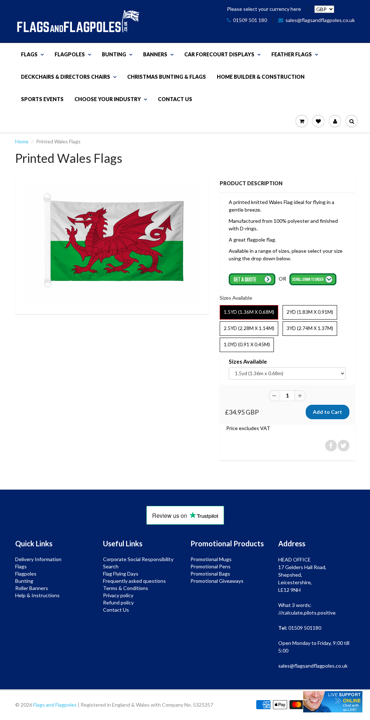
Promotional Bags (210, 574)
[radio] (249, 312)
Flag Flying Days (120, 574)
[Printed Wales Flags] (112, 243)
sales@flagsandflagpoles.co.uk (320, 20)
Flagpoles (70, 54)
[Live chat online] (333, 702)
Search (111, 566)
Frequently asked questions (134, 581)
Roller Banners (31, 588)
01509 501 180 (250, 20)
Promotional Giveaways (217, 581)
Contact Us (175, 99)
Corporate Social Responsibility (138, 559)
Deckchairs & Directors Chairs (65, 77)
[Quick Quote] (253, 279)
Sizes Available (248, 361)
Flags (29, 54)
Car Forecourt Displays (219, 54)
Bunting (114, 54)
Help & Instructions (37, 595)
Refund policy (118, 602)
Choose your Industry (107, 99)
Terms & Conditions (125, 588)
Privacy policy (118, 595)
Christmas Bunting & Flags (166, 77)
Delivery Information (38, 559)
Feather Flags (291, 54)
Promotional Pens (210, 566)
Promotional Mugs (211, 559)
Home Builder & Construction (261, 77)
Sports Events (42, 99)
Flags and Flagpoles (55, 705)
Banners (155, 54)
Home (22, 141)
